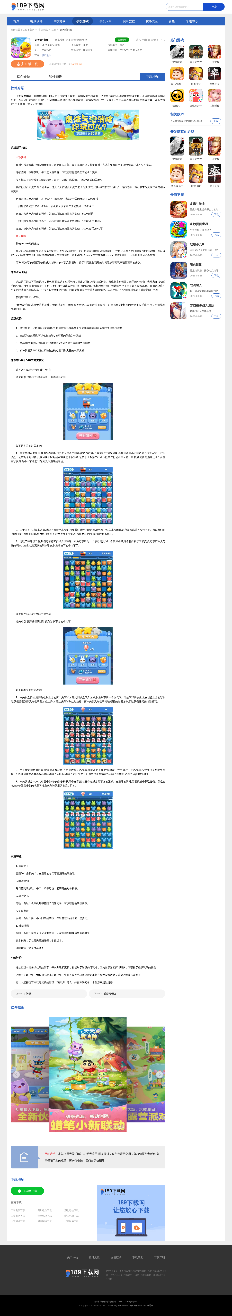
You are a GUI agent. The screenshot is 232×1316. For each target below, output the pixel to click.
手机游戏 (82, 21)
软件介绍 (23, 76)
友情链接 (116, 1257)
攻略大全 (152, 21)
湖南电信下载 (45, 1215)
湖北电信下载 (71, 1210)
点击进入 (46, 55)
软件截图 (56, 76)
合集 (172, 21)
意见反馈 (94, 1257)
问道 (23, 993)
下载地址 (152, 76)
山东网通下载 (18, 1221)
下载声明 (159, 1257)
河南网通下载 (45, 1221)
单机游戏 (59, 21)
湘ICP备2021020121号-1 (141, 1305)
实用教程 (129, 21)
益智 (53, 29)
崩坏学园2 (105, 993)
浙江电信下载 (71, 1215)
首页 (16, 21)
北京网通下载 (71, 1221)
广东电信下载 (18, 1210)
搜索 (214, 6)
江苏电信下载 (18, 1215)
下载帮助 (137, 1257)
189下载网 (28, 29)
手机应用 (106, 21)
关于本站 (72, 1257)
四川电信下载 (45, 1210)
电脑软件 (36, 21)
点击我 (74, 64)
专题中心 (192, 21)
